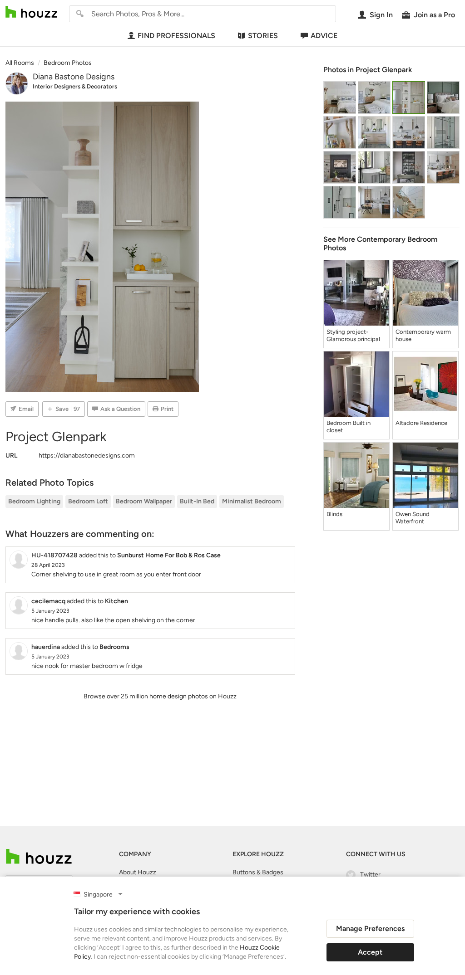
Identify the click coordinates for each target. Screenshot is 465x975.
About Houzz (137, 872)
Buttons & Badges (257, 872)
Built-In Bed (197, 501)
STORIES (263, 35)
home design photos (178, 696)
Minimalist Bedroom (251, 501)
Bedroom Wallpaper (144, 501)
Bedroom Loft (88, 501)
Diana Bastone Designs (73, 77)
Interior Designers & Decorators (75, 86)
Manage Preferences (370, 928)
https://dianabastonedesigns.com (87, 455)
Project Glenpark (384, 69)
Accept (370, 952)
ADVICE (324, 35)
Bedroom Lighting (34, 501)
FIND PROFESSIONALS (176, 35)
